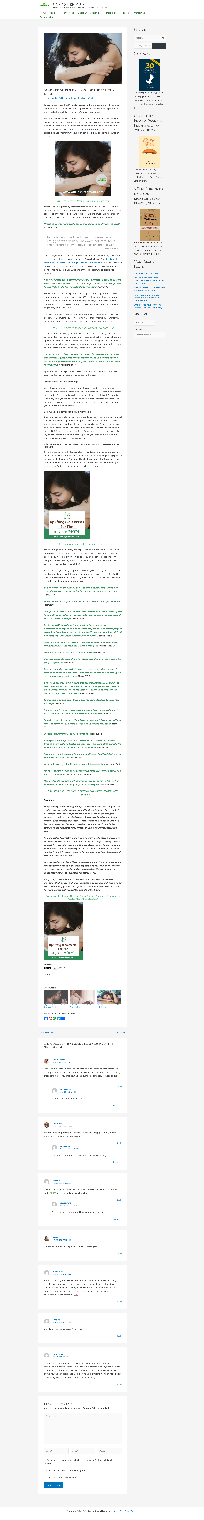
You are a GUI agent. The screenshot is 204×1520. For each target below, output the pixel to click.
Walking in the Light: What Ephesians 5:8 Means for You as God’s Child (149, 280)
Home (43, 13)
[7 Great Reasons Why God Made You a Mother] (82, 997)
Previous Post (46, 1032)
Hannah (56, 1237)
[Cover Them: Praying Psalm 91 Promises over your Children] (150, 152)
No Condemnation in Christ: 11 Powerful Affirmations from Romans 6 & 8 (148, 298)
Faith (61, 98)
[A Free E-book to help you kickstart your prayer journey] (150, 225)
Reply (119, 1086)
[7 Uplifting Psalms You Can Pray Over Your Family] (56, 997)
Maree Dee (56, 1320)
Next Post (121, 1032)
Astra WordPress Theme (125, 1511)
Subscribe (159, 45)
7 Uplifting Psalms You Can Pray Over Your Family (55, 1006)
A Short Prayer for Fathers (146, 273)
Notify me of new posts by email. (61, 1477)
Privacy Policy (46, 17)
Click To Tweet (110, 248)
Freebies (126, 13)
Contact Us (139, 13)
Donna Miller (58, 1271)
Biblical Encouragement (89, 13)
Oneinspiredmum (69, 4)
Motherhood (68, 13)
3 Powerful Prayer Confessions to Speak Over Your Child (149, 289)
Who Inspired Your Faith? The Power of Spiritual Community (148, 306)
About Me (54, 13)
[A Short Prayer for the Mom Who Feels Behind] (109, 997)
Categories (139, 329)
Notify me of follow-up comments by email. (66, 1470)
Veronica (56, 1180)
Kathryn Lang (58, 1354)
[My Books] (150, 75)
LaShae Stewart (59, 1060)
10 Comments (50, 98)
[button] (101, 13)
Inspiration (111, 13)
